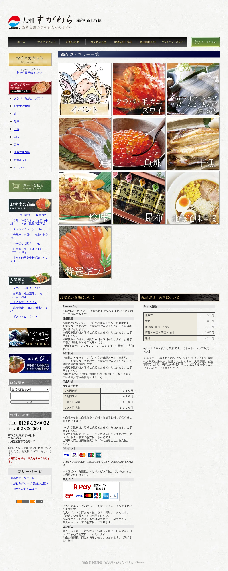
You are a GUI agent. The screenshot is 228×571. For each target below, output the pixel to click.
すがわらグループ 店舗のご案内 (29, 483)
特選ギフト (20, 160)
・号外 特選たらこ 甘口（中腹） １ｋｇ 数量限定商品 (29, 222)
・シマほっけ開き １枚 (25, 243)
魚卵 (16, 121)
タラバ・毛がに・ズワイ (28, 98)
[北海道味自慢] (193, 223)
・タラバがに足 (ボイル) (26, 229)
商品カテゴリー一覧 (22, 477)
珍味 (16, 137)
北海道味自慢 (22, 152)
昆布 (16, 144)
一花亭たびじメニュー (23, 488)
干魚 (16, 129)
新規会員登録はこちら (30, 72)
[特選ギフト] (85, 278)
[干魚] (193, 169)
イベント (19, 167)
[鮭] (85, 169)
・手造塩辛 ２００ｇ (23, 302)
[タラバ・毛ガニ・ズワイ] (139, 115)
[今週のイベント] (85, 115)
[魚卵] (139, 169)
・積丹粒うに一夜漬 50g (28, 214)
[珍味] (85, 223)
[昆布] (139, 223)
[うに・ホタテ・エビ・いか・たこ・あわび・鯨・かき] (193, 115)
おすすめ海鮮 (22, 106)
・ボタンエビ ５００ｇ (25, 316)
